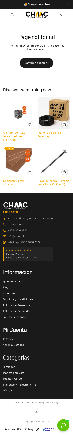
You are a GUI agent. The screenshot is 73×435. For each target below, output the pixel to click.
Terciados (9, 366)
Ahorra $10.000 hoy (19, 429)
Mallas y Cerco (12, 378)
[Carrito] (68, 14)
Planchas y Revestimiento (19, 384)
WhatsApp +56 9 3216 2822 (24, 242)
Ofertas (8, 390)
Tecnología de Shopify (46, 402)
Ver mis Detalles (13, 344)
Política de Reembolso (17, 305)
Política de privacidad (17, 310)
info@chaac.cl (16, 236)
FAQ (5, 287)
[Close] (37, 429)
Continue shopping (36, 62)
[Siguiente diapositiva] (69, 4)
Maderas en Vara (14, 372)
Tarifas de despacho (16, 316)
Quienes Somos (13, 281)
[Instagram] (36, 411)
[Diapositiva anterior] (4, 4)
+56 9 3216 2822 (18, 230)
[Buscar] (12, 14)
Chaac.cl (28, 402)
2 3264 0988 (15, 224)
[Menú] (4, 14)
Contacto (9, 293)
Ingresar (8, 338)
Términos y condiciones (18, 299)
